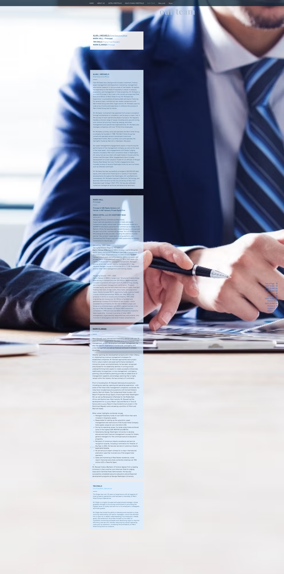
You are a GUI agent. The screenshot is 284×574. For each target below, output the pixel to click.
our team (177, 11)
